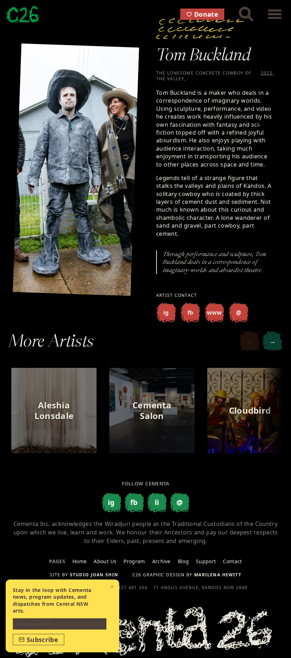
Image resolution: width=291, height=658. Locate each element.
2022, (267, 73)
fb (190, 312)
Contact (232, 561)
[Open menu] (274, 14)
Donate (206, 14)
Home (79, 561)
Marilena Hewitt (217, 575)
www (214, 312)
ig (166, 312)
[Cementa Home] (22, 14)
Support (206, 561)
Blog (183, 561)
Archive (161, 561)
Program (134, 561)
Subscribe (42, 639)
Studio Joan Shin (94, 575)
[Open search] (246, 14)
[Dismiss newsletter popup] (112, 586)
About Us (105, 561)
